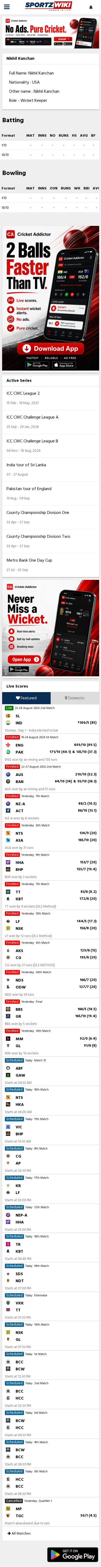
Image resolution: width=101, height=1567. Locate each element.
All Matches (20, 1533)
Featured (28, 698)
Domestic (76, 698)
